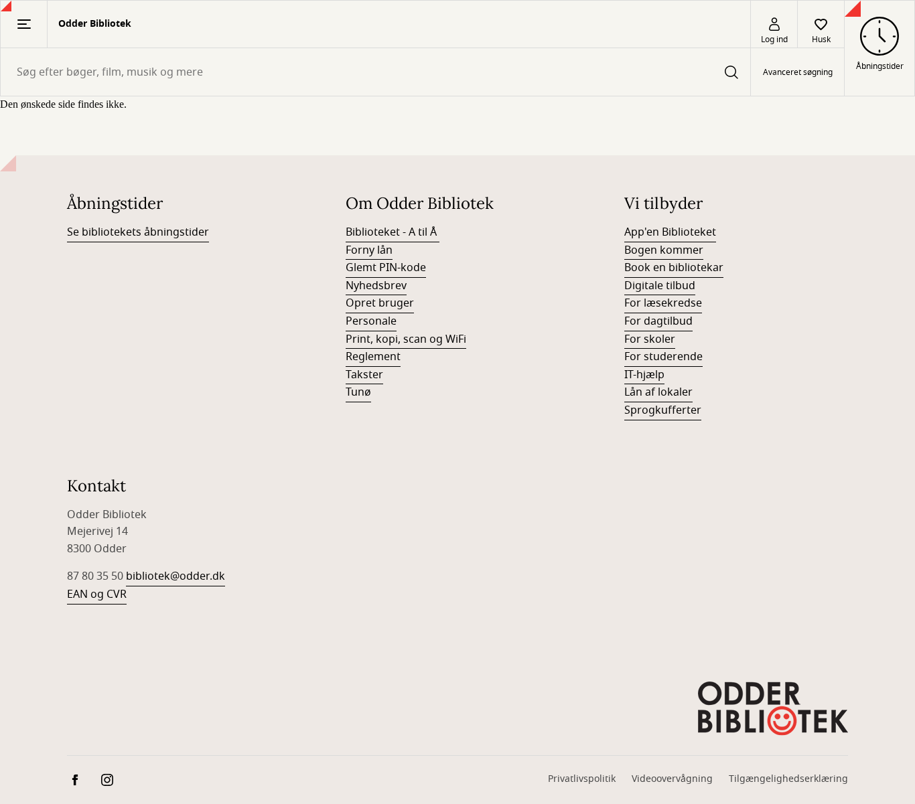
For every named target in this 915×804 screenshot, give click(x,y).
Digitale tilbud (659, 286)
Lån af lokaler (658, 392)
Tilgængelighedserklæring (788, 779)
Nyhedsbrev (376, 286)
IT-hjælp (644, 375)
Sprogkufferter (662, 410)
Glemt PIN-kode (386, 268)
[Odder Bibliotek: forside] (773, 707)
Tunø (358, 392)
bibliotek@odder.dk (175, 576)
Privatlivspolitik (582, 779)
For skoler (649, 339)
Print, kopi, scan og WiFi (406, 339)
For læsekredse (663, 303)
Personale (371, 321)
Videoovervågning (672, 779)
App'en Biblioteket (670, 232)
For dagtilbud (658, 321)
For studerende (663, 357)
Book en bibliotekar (673, 268)
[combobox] (375, 72)
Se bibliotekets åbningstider (138, 232)
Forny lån (369, 250)
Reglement (373, 357)
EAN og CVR (97, 594)
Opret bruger (380, 303)
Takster (364, 375)
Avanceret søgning (798, 72)
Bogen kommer (663, 250)
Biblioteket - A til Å (392, 232)
